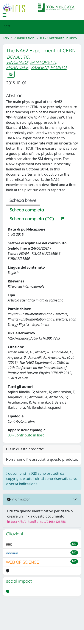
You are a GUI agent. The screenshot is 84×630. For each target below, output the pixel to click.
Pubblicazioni (24, 38)
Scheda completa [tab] (27, 209)
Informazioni (21, 499)
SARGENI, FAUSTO (49, 67)
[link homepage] (16, 8)
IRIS (6, 38)
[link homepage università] (56, 8)
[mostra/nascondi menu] (4, 15)
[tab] (63, 218)
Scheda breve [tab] (22, 200)
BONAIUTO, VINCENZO (18, 59)
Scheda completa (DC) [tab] (32, 218)
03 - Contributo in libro (58, 38)
